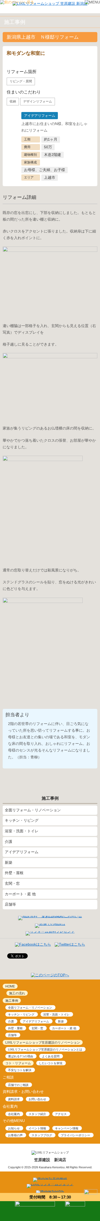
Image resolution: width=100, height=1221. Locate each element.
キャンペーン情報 (66, 1128)
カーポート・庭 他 (20, 894)
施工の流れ (17, 993)
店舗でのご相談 (18, 1084)
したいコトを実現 (50, 1063)
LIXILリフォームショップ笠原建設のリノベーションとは (45, 1049)
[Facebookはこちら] (33, 944)
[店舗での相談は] (50, 924)
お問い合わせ (37, 1099)
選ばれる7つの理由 (20, 1056)
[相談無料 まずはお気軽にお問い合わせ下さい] (50, 916)
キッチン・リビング (21, 820)
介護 (8, 841)
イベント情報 (37, 1128)
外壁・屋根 (14, 873)
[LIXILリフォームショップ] (50, 1184)
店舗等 (10, 904)
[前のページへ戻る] (17, 2)
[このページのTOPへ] (50, 975)
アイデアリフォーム (21, 852)
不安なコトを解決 (19, 1070)
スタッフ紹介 (37, 1114)
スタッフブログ (41, 1135)
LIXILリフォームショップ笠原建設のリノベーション (42, 1042)
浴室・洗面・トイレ (21, 831)
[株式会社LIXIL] (50, 1190)
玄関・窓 (12, 883)
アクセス (61, 1114)
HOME (10, 986)
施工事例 (11, 1001)
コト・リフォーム (18, 1063)
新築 (8, 862)
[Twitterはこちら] (70, 944)
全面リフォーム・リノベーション (33, 810)
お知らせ (14, 1128)
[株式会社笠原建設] (50, 1177)
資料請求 (14, 1099)
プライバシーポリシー (75, 1135)
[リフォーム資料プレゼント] (50, 931)
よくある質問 (50, 1056)
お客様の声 (15, 1135)
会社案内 (14, 1114)
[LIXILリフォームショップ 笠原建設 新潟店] (50, 3)
